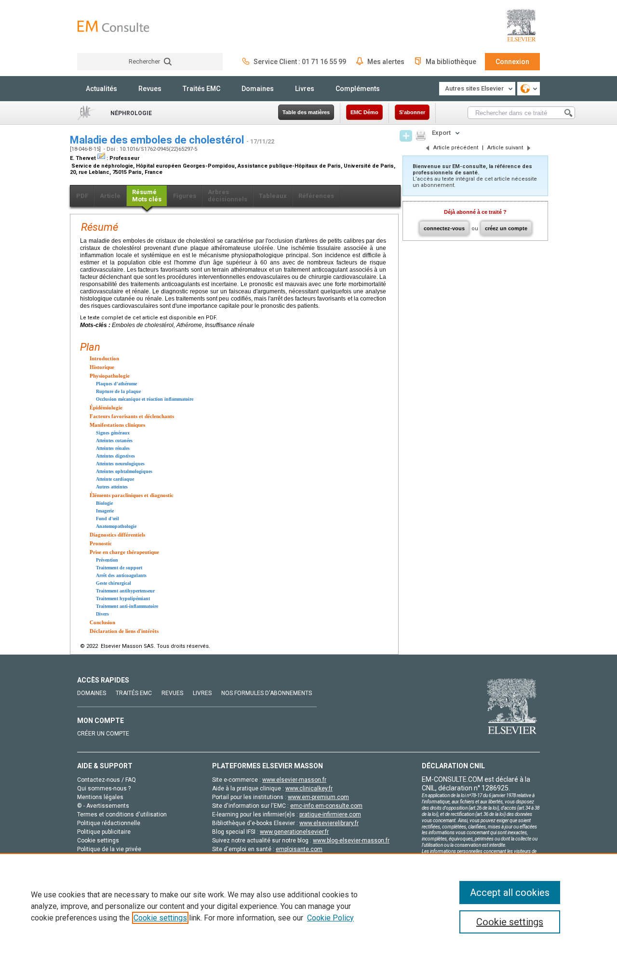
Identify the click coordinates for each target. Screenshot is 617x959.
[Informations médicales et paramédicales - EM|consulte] (113, 26)
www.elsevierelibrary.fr (329, 823)
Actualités (101, 88)
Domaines (257, 88)
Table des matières (306, 112)
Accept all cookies (510, 892)
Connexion (512, 62)
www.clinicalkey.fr (309, 788)
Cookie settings (160, 917)
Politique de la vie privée (109, 849)
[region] (308, 906)
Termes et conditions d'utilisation (122, 814)
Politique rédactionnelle (108, 823)
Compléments (357, 88)
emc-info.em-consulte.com (326, 805)
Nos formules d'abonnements (266, 693)
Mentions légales (100, 797)
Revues (149, 88)
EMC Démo (364, 112)
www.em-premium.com (318, 797)
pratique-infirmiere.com (330, 814)
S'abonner (412, 112)
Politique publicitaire (104, 831)
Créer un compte (103, 733)
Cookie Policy (330, 917)
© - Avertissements (103, 805)
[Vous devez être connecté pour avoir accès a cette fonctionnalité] (406, 136)
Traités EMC (201, 88)
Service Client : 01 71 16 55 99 (300, 62)
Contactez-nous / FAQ (106, 779)
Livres (304, 88)
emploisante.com (299, 849)
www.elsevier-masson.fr (294, 779)
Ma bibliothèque (451, 62)
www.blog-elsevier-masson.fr (351, 840)
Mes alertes (385, 62)
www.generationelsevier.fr (294, 831)
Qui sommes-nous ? (104, 788)
